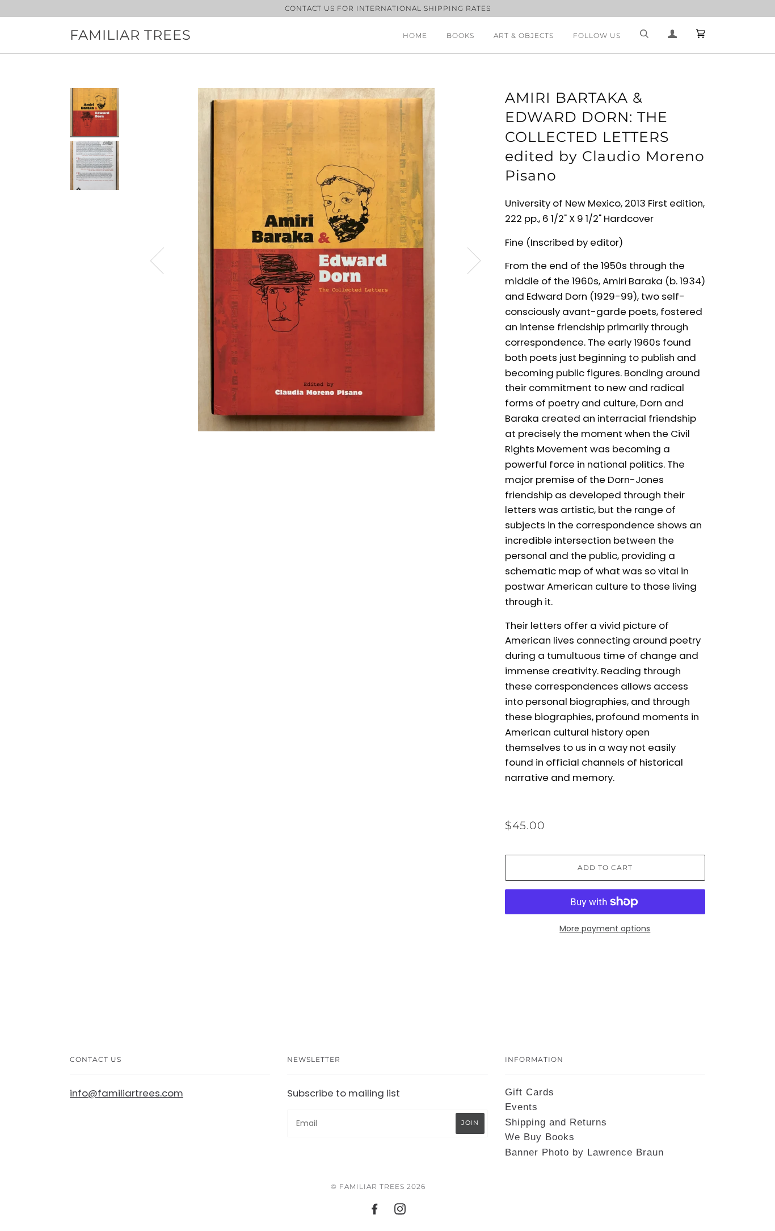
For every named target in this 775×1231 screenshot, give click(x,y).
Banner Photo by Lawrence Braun (584, 1152)
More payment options (604, 928)
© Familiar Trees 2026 (378, 1186)
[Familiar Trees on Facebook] (375, 1211)
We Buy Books (540, 1137)
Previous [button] (164, 260)
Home (415, 35)
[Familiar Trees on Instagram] (400, 1211)
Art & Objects (524, 35)
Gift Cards (529, 1092)
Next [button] (467, 260)
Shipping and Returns (556, 1122)
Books (460, 35)
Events (521, 1107)
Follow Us (597, 35)
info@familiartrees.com (126, 1093)
